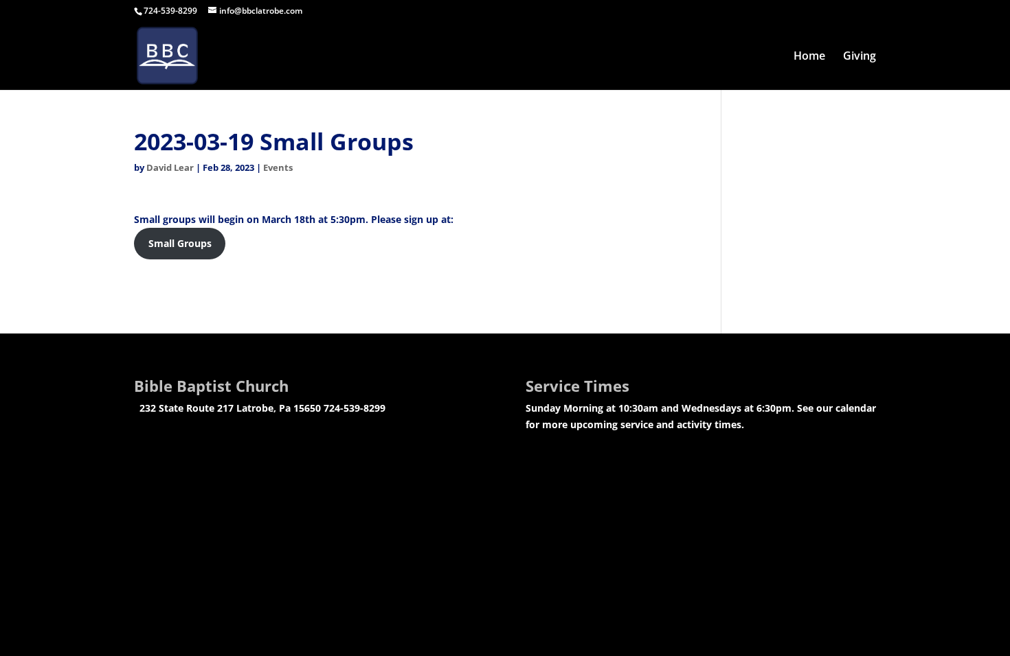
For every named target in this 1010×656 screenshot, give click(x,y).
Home (809, 57)
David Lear (170, 167)
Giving (859, 57)
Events (278, 167)
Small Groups (180, 243)
